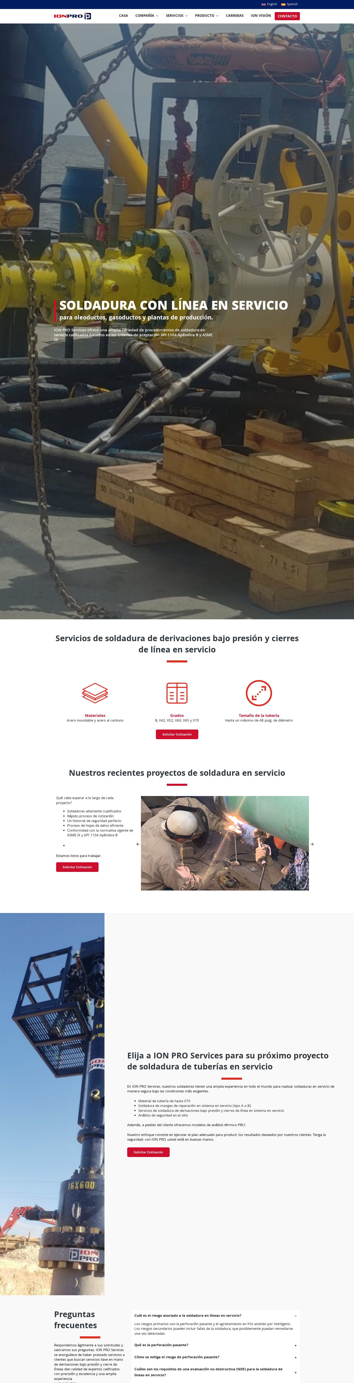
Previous (138, 844)
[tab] (215, 1324)
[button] (269, 4)
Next (312, 844)
